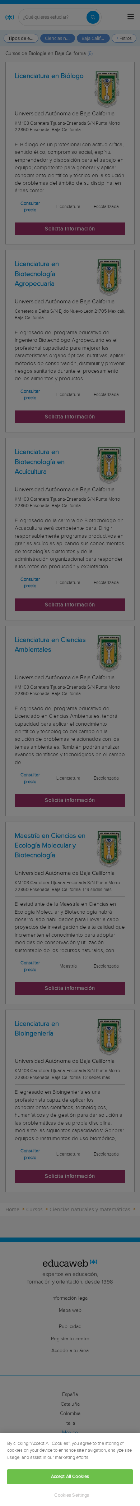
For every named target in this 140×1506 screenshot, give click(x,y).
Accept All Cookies (70, 1476)
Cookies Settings (71, 1495)
